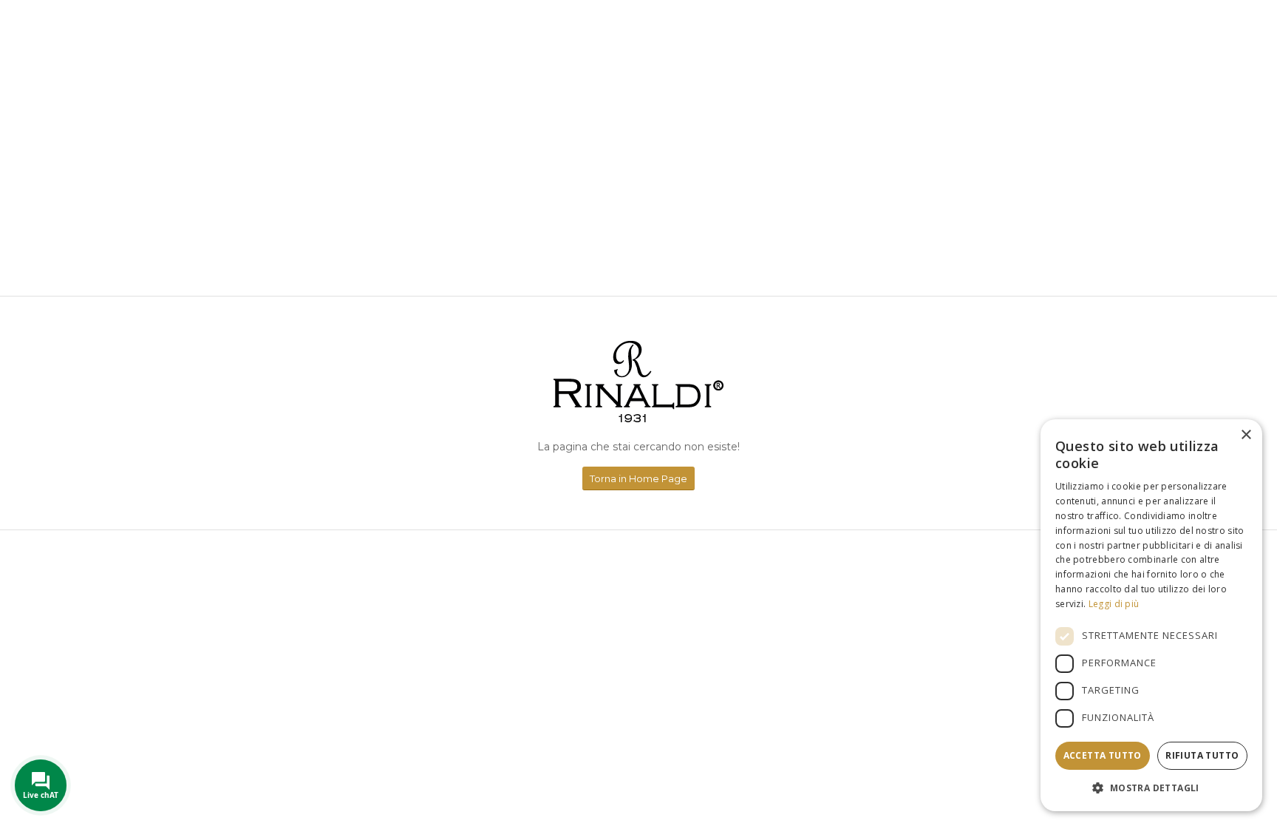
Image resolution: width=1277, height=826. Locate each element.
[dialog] (1151, 615)
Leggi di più (1114, 604)
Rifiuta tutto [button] (1202, 755)
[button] (1151, 787)
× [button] (1245, 435)
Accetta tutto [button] (1102, 755)
